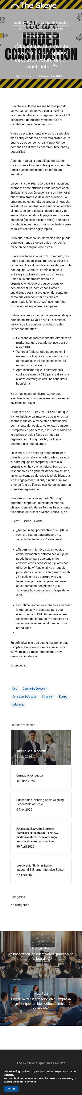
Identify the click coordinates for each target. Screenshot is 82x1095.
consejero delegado (24, 696)
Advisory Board (24, 22)
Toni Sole (25, 76)
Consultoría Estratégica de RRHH (41, 29)
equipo (63, 696)
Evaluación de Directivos (41, 36)
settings (31, 1081)
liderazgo (18, 704)
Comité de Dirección (54, 22)
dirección (47, 696)
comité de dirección (35, 688)
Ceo (14, 688)
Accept (11, 1088)
